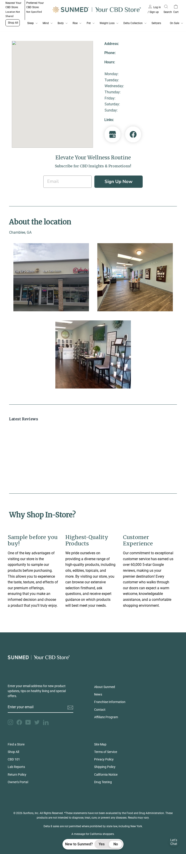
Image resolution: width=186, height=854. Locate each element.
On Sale (174, 23)
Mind (46, 23)
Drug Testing (103, 782)
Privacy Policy (104, 759)
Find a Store (16, 744)
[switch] (109, 844)
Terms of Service (105, 752)
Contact (99, 709)
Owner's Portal (18, 782)
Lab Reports (16, 767)
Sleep (30, 23)
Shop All (13, 22)
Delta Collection (133, 23)
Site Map (100, 744)
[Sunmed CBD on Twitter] (37, 722)
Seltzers (156, 23)
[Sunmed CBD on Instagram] (10, 722)
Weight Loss (107, 23)
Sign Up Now (118, 181)
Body (61, 23)
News (98, 694)
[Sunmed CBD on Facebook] (19, 722)
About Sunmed (104, 687)
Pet (89, 23)
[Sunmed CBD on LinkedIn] (46, 722)
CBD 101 (14, 759)
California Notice (105, 774)
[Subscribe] (70, 707)
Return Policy (17, 774)
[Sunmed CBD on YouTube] (28, 722)
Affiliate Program (106, 717)
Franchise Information (109, 702)
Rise (75, 23)
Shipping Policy (104, 767)
